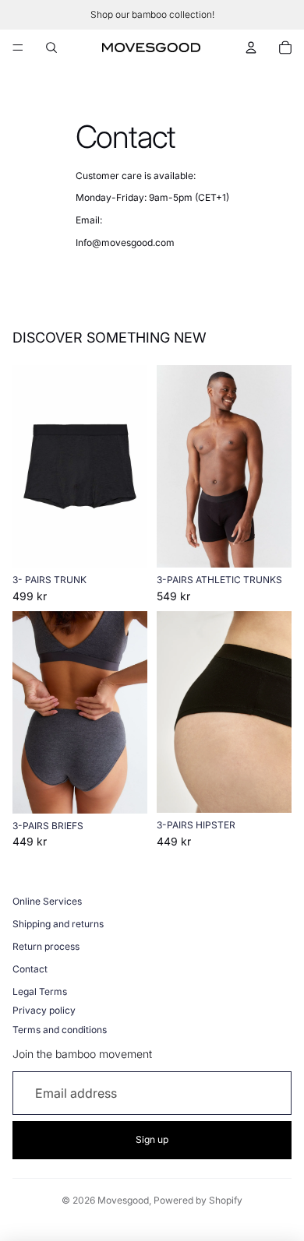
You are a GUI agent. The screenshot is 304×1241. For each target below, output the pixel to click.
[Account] (251, 47)
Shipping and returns (58, 924)
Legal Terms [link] (39, 991)
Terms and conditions (59, 1029)
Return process (46, 946)
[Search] (51, 47)
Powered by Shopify (198, 1200)
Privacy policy (44, 1010)
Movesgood (123, 1200)
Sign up (152, 1139)
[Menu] (18, 47)
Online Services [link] (47, 901)
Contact (30, 969)
